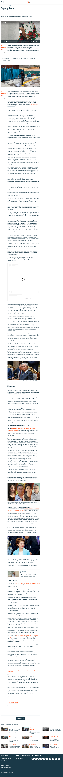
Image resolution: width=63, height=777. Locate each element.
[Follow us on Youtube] (38, 759)
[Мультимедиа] (59, 2)
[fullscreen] (38, 41)
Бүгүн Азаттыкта (12, 728)
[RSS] (56, 759)
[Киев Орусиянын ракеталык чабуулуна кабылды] (46, 737)
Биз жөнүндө (4, 760)
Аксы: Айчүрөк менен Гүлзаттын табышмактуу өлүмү (15, 22)
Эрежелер (3, 762)
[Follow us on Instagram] (50, 759)
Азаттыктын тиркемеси (6, 767)
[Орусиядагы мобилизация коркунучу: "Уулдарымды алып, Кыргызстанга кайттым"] (4, 737)
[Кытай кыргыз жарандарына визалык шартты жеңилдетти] (25, 737)
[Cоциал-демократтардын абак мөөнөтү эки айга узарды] (4, 746)
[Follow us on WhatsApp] (53, 759)
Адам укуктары (53, 728)
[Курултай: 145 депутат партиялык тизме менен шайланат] (25, 729)
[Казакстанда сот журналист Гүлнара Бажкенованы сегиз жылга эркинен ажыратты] (13, 574)
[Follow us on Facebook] (33, 759)
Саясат (30, 736)
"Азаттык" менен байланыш (7, 772)
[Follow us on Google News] (44, 759)
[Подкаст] (59, 759)
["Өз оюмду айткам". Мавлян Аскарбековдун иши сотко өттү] (25, 746)
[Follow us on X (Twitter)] (35, 759)
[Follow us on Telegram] (41, 759)
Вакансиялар (4, 769)
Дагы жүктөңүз (20, 718)
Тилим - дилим (19, 758)
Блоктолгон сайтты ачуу (6, 758)
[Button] (3, 47)
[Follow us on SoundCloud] (47, 759)
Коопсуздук (11, 736)
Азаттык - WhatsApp (5, 765)
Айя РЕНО (11, 700)
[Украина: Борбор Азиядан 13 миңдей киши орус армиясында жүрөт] (4, 729)
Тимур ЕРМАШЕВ (13, 702)
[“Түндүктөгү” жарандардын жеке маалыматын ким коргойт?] (46, 746)
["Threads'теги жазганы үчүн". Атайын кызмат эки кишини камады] (46, 729)
